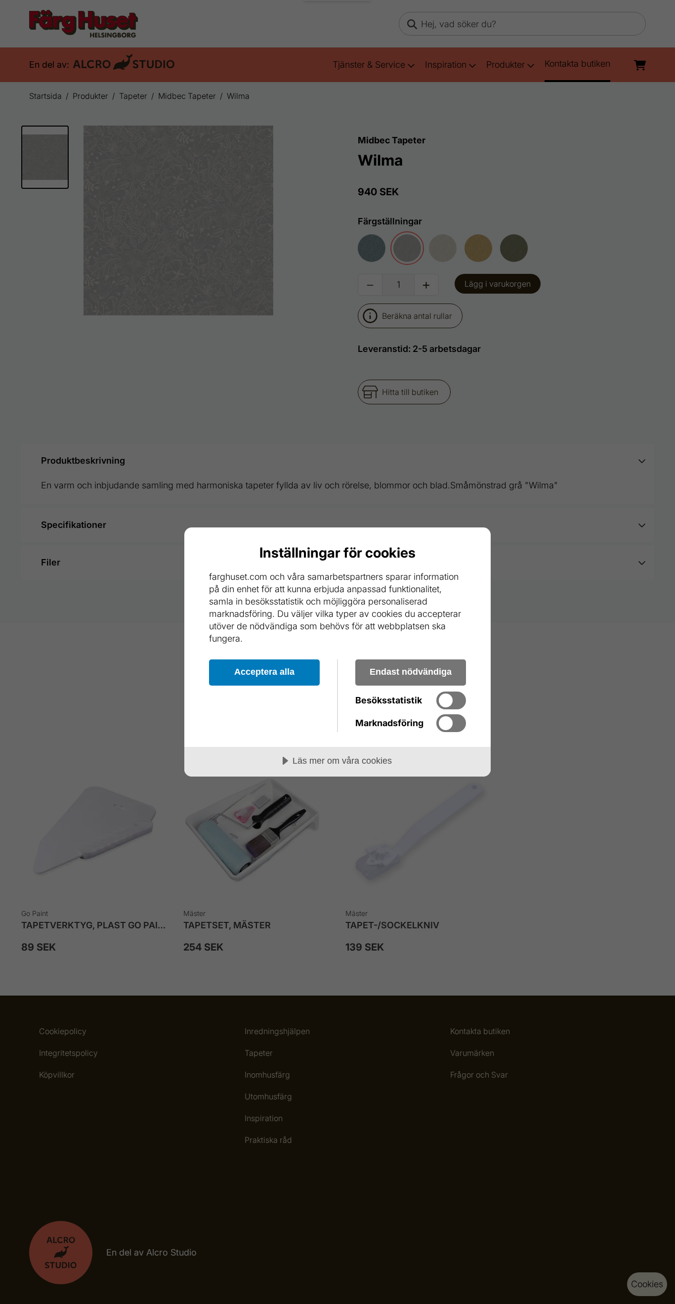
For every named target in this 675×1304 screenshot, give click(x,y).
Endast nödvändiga (411, 672)
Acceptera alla (264, 672)
